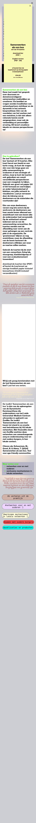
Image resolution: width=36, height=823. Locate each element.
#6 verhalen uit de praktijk (18, 497)
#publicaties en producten (18, 527)
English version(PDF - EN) (18, 60)
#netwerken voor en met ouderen (18, 506)
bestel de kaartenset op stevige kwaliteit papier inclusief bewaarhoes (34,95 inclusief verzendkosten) (18, 269)
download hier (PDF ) (18, 54)
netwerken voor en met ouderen (17, 467)
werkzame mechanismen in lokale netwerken (19, 472)
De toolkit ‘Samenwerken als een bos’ (18, 405)
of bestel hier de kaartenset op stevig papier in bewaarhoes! (18, 70)
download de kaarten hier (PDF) (17, 264)
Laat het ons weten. (17, 385)
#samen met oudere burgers (18, 522)
